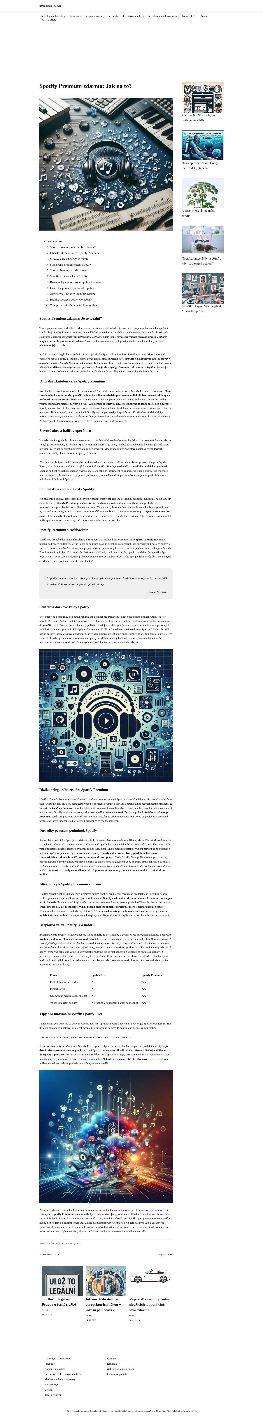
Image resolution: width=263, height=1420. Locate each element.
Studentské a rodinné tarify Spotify (70, 264)
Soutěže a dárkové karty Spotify (69, 276)
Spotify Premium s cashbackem (68, 270)
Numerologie (189, 15)
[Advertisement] (131, 45)
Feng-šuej (75, 15)
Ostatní (204, 15)
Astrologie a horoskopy (54, 15)
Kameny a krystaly (94, 15)
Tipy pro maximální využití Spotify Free (73, 305)
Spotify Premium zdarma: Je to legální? (73, 247)
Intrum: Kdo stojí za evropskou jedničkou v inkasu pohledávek (103, 1304)
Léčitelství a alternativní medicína (126, 15)
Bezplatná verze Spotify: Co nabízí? (71, 299)
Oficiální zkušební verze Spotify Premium (74, 253)
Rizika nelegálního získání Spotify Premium (76, 282)
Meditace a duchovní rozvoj (163, 15)
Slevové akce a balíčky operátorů (69, 258)
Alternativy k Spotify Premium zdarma (72, 293)
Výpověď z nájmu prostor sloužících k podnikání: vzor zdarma (149, 1304)
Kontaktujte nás (72, 1243)
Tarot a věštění (49, 20)
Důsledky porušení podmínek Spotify (72, 288)
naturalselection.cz (50, 5)
